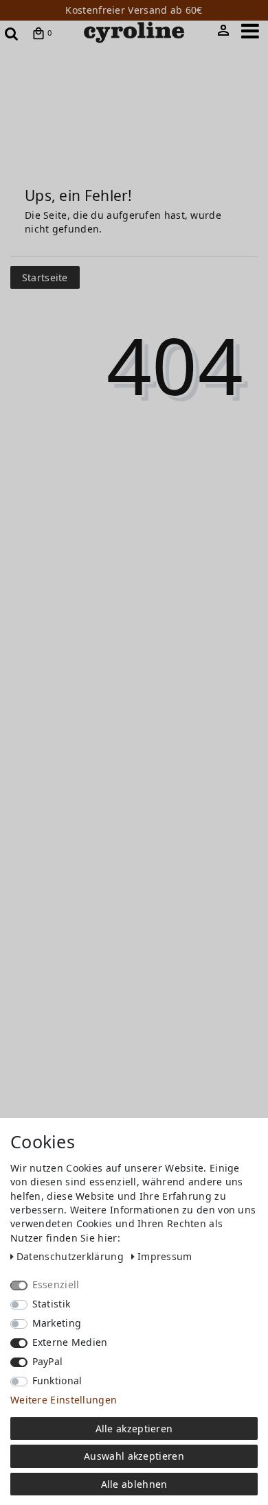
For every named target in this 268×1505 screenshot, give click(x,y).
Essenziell (56, 1284)
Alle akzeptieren (134, 1428)
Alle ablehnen (134, 1484)
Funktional (57, 1380)
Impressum (164, 1256)
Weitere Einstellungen (63, 1399)
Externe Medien (70, 1342)
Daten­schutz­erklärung (71, 1256)
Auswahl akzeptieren (134, 1455)
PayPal (47, 1361)
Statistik (51, 1303)
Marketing (57, 1322)
